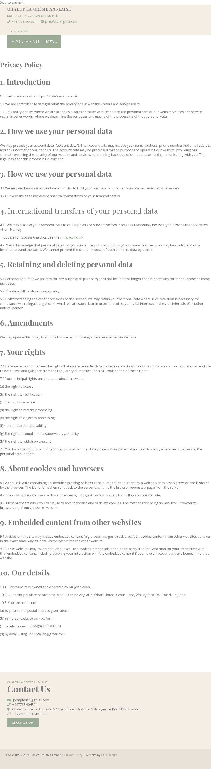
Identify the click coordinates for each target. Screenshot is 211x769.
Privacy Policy (73, 755)
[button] (19, 31)
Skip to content (11, 2)
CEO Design (109, 755)
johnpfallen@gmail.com (61, 21)
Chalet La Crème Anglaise (39, 9)
